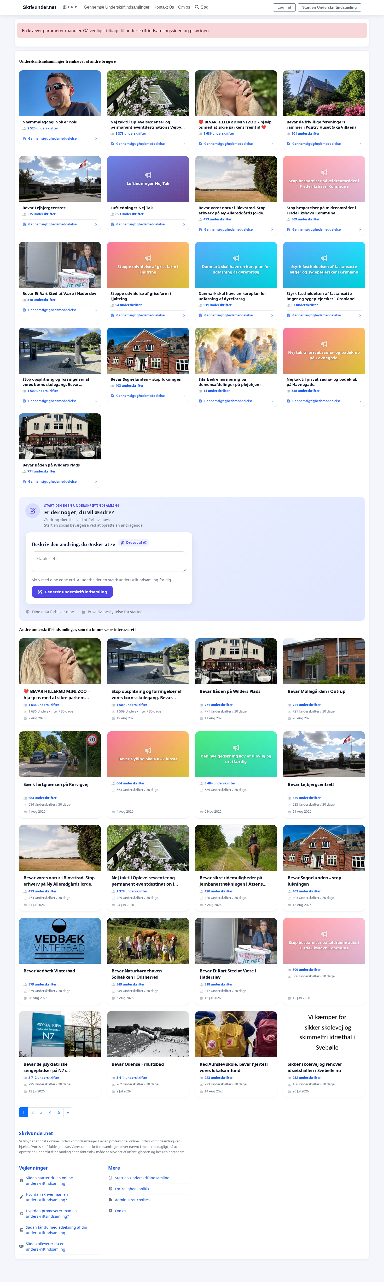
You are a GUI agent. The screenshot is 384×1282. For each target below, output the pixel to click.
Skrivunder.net (39, 7)
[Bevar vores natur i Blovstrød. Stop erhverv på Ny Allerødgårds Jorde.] (236, 196)
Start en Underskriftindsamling (329, 7)
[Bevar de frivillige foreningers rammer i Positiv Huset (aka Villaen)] (324, 110)
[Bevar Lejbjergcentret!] (60, 193)
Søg (204, 7)
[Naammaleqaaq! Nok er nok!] (60, 107)
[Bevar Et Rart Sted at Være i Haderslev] (60, 279)
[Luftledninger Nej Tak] (148, 193)
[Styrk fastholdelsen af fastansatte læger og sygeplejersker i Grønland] (324, 281)
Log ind (284, 7)
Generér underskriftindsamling (76, 591)
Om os (184, 7)
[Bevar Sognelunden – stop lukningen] (148, 365)
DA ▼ (73, 7)
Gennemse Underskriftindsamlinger (116, 7)
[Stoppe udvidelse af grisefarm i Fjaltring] (148, 281)
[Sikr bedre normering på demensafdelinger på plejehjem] (236, 367)
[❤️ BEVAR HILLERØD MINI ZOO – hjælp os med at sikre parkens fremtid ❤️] (236, 110)
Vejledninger (33, 1168)
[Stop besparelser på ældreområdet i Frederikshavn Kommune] (324, 196)
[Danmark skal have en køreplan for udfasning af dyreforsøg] (236, 281)
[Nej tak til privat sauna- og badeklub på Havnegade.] (324, 367)
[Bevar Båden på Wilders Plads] (60, 450)
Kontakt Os (164, 7)
